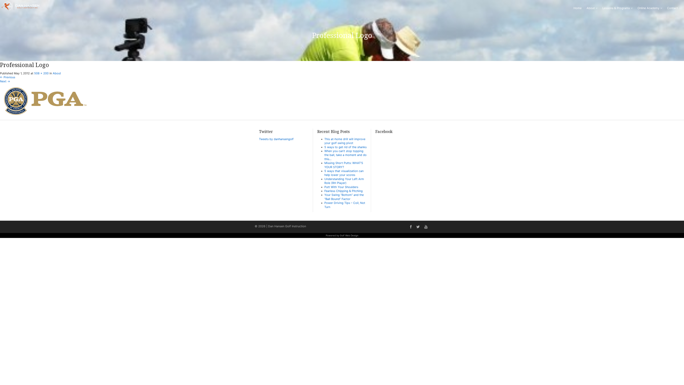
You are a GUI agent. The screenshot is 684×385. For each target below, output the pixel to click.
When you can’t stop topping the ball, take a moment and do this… (345, 155)
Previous (7, 77)
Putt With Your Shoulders (341, 187)
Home (578, 8)
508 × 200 (41, 73)
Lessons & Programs (616, 8)
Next (5, 81)
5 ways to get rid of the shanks (345, 147)
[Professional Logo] (45, 118)
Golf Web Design (349, 235)
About (591, 8)
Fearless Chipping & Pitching (343, 191)
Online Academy (649, 8)
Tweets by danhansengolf (276, 139)
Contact (672, 8)
